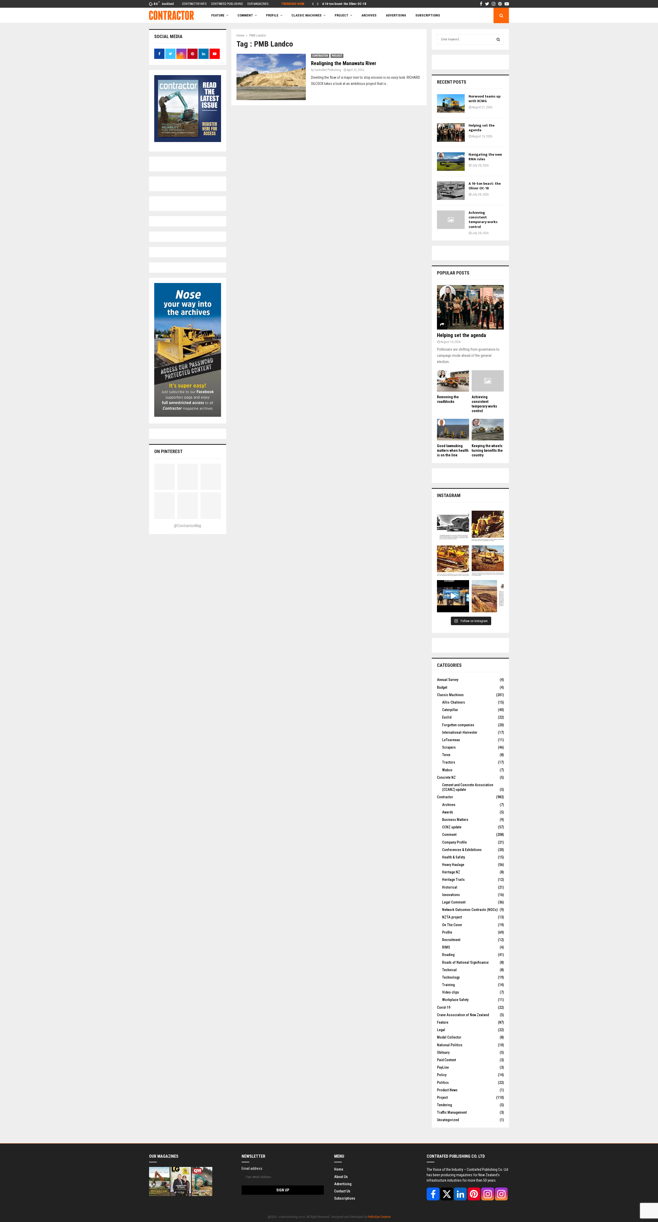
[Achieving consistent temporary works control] (451, 219)
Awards (447, 812)
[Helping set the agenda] (451, 132)
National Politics (449, 1045)
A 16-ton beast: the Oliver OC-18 (344, 4)
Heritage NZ (451, 872)
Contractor (320, 55)
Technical (449, 970)
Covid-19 (443, 1007)
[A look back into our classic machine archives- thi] (453, 527)
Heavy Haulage (453, 865)
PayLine (443, 1067)
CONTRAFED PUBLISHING (227, 4)
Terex (446, 755)
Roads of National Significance (465, 962)
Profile (272, 15)
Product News (447, 1090)
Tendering (444, 1105)
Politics (443, 1083)
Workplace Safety (455, 1000)
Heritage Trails (453, 880)
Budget (442, 687)
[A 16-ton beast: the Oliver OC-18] (451, 190)
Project (341, 15)
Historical (449, 887)
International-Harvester (459, 732)
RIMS (446, 947)
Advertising (396, 15)
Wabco (447, 770)
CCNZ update (451, 827)
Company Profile (454, 842)
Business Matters (455, 820)
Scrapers (449, 747)
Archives (369, 15)
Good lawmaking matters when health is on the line (453, 450)
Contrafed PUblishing (328, 70)
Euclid (446, 717)
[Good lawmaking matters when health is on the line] (453, 429)
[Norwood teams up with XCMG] (451, 103)
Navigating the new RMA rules (485, 157)
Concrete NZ (446, 777)
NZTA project (452, 917)
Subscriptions (344, 1198)
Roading (448, 955)
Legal (441, 1030)
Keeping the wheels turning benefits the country (487, 450)
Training (448, 985)
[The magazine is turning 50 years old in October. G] (453, 596)
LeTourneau (451, 740)
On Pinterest (168, 451)
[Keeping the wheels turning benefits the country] (488, 429)
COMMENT (245, 15)
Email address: (252, 1168)
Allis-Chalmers (453, 702)
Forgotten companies (458, 725)
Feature (217, 15)
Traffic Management (452, 1112)
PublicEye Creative (379, 1217)
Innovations (451, 895)
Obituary (443, 1052)
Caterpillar (450, 710)
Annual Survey (447, 680)
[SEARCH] (498, 39)
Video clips (450, 992)
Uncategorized (448, 1120)
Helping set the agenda (482, 127)
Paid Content (446, 1060)
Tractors (448, 762)
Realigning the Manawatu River (343, 63)
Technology (451, 977)
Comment (449, 835)
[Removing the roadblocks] (453, 381)
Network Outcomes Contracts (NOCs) (470, 910)
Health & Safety (453, 857)
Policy (441, 1075)
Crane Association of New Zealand (463, 1015)
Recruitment (451, 940)
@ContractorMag (187, 525)
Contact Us (342, 1191)
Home (338, 1169)
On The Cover (452, 925)
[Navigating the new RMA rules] (451, 161)
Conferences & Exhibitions (462, 850)
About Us (341, 1177)
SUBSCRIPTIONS (427, 15)
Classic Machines (306, 15)
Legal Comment (453, 902)
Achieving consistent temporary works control (483, 220)
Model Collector (449, 1037)
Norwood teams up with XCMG (484, 98)
